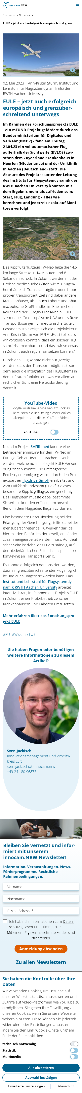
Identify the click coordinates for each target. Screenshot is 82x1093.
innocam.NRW (15, 4)
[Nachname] (41, 899)
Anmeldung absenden (41, 948)
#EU (6, 634)
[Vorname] (41, 887)
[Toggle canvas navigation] (77, 4)
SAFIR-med (40, 446)
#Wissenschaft (23, 634)
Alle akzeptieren (41, 1068)
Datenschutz (65, 1086)
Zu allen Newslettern (41, 962)
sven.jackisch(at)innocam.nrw (31, 766)
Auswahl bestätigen (41, 1077)
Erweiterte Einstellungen (26, 1086)
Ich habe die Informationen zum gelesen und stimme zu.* (41, 924)
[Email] (41, 911)
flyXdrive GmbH (35, 480)
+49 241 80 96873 (21, 771)
